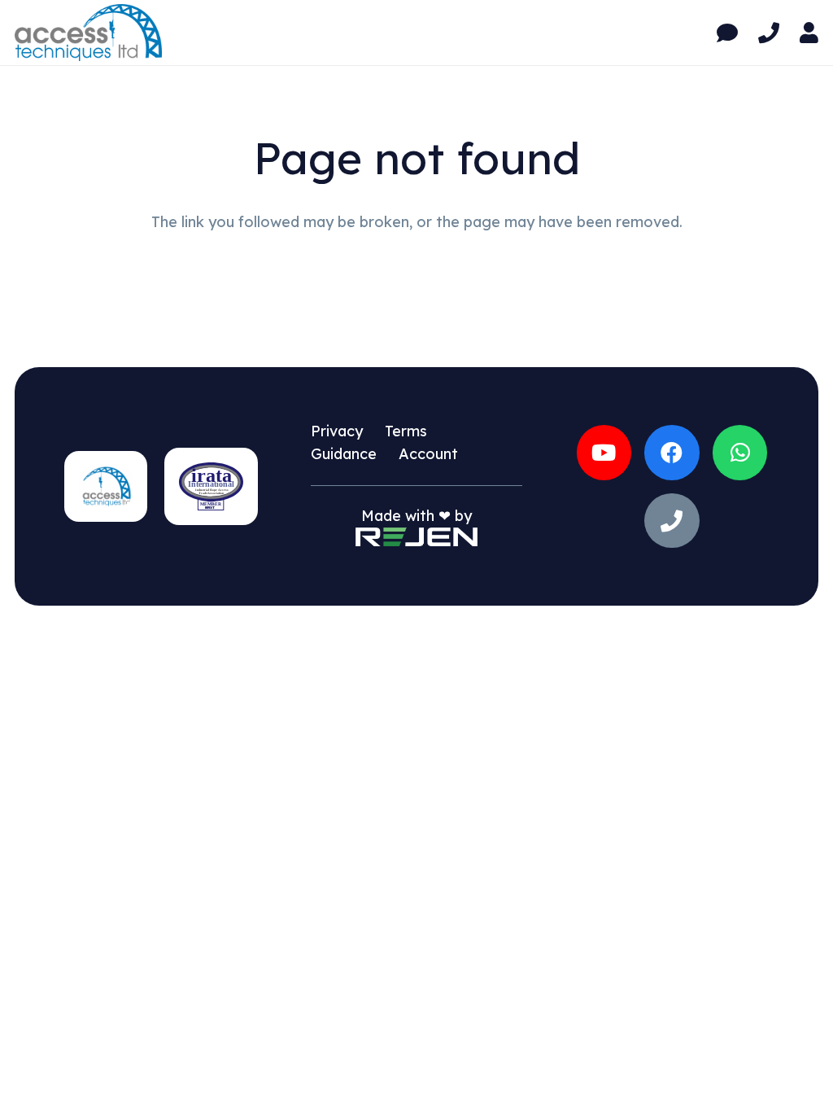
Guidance (344, 453)
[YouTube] (604, 452)
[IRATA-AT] (211, 486)
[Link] (727, 33)
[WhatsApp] (740, 452)
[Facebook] (672, 452)
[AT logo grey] (88, 32)
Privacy (337, 431)
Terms (406, 431)
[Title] (672, 521)
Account (428, 453)
